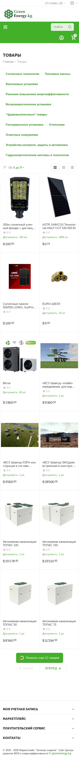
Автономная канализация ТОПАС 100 (19, 543)
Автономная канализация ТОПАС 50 (19, 623)
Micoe (7, 383)
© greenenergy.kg (60, 753)
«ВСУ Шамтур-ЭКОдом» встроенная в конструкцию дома (58, 464)
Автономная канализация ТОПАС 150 (59, 543)
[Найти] (70, 27)
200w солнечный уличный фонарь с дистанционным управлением (19, 226)
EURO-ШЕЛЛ (51, 303)
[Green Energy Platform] (16, 13)
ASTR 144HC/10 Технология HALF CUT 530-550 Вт (59, 226)
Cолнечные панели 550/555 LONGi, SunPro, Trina (18, 305)
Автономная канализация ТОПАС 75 (59, 623)
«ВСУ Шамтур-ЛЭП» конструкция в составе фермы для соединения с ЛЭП (20, 464)
